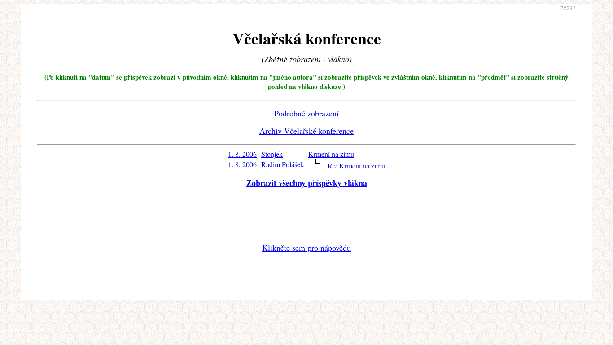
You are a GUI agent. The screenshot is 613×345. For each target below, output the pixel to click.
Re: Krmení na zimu (356, 165)
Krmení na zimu (331, 154)
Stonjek (272, 154)
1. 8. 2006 (242, 154)
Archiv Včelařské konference (306, 130)
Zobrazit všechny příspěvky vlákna (306, 183)
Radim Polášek (282, 164)
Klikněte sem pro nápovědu (306, 247)
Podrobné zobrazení (306, 113)
